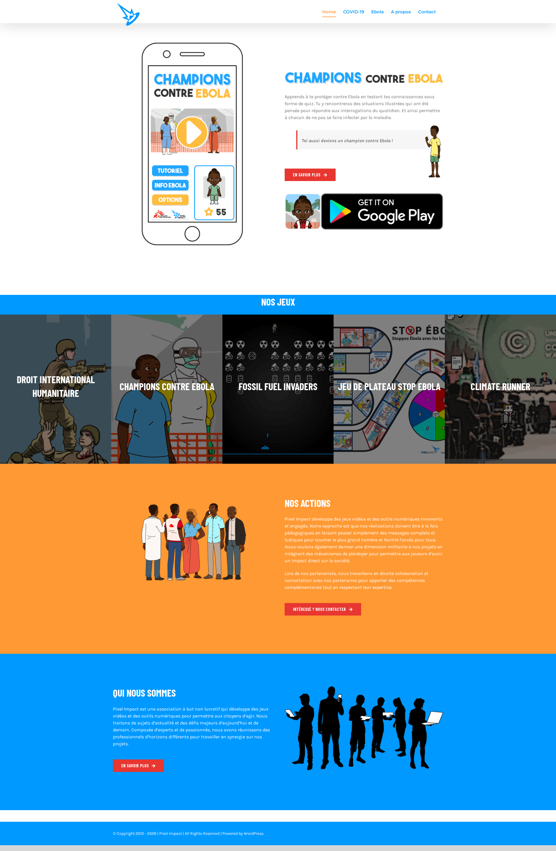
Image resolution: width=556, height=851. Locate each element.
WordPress (254, 833)
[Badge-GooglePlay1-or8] (364, 195)
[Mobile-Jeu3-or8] (192, 45)
